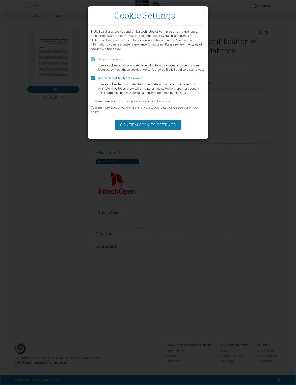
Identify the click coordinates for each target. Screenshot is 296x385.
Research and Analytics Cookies (120, 78)
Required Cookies (110, 59)
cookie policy (161, 101)
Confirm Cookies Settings (148, 125)
